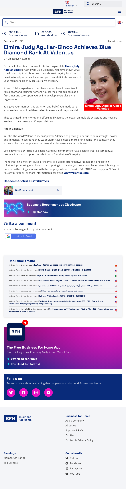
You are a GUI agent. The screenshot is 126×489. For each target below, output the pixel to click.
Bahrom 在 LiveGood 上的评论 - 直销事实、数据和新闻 (62, 309)
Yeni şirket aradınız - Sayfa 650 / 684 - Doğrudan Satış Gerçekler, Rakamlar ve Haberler (59, 266)
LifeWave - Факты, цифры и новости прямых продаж (57, 277)
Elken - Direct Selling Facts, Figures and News (62, 303)
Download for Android (25, 364)
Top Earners (11, 462)
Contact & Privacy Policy (79, 440)
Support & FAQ (74, 430)
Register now (39, 212)
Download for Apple (24, 358)
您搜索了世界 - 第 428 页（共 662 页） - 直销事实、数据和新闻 (65, 283)
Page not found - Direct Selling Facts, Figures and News (62, 288)
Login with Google (24, 236)
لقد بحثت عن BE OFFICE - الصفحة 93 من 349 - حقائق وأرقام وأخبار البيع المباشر (70, 298)
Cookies (70, 435)
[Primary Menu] (119, 12)
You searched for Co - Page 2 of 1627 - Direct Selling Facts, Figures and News (73, 272)
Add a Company (74, 420)
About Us (70, 425)
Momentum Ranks (14, 458)
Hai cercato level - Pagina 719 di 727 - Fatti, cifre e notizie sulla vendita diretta (74, 293)
